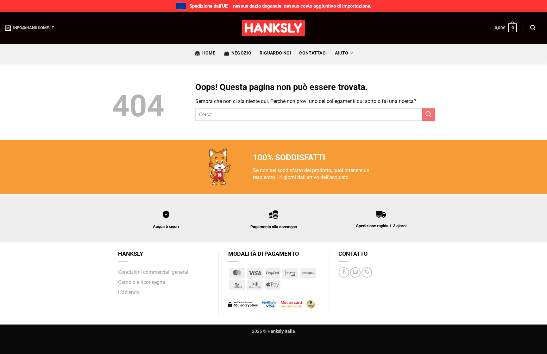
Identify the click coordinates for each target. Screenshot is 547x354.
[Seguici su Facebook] (344, 272)
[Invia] (428, 114)
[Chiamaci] (367, 272)
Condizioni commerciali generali (154, 272)
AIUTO (341, 53)
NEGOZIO (241, 53)
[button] (506, 28)
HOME (208, 53)
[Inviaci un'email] (355, 272)
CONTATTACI (313, 53)
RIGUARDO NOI (275, 53)
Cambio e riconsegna (141, 282)
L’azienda (129, 292)
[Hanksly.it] (273, 28)
